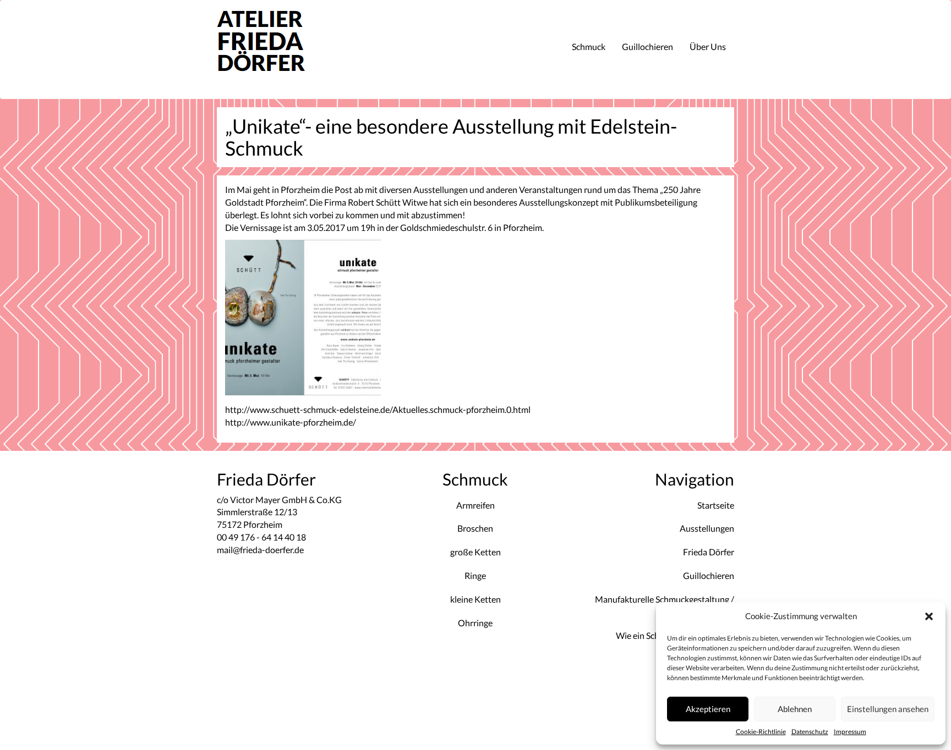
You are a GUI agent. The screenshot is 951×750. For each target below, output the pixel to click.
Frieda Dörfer (708, 552)
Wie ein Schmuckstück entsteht (675, 635)
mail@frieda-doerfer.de (260, 549)
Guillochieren (647, 46)
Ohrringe (475, 622)
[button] (928, 616)
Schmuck (588, 46)
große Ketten (475, 552)
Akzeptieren (708, 709)
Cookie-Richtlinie (761, 731)
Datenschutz (809, 731)
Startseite (715, 505)
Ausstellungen (707, 528)
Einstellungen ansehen (887, 709)
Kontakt (718, 682)
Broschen (475, 528)
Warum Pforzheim (699, 658)
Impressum (850, 731)
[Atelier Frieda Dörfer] (275, 49)
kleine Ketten (475, 599)
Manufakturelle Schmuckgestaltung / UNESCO (664, 605)
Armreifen (475, 505)
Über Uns (708, 46)
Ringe (475, 575)
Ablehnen (795, 709)
